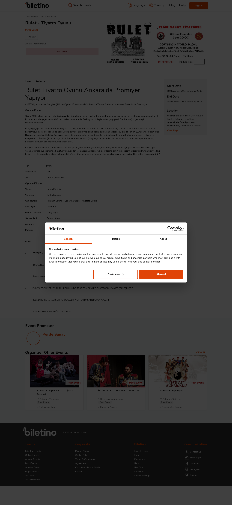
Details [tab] (116, 238)
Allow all (161, 274)
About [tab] (163, 238)
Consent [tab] (68, 238)
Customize (114, 274)
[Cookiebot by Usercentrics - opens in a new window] (170, 228)
